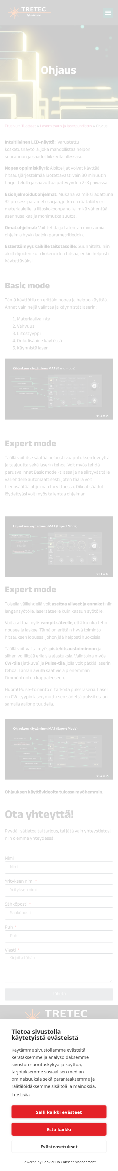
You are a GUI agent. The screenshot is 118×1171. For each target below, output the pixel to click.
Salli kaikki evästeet (59, 1112)
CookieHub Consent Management (69, 1162)
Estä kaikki (59, 1129)
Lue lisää (20, 1095)
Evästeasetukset (59, 1146)
